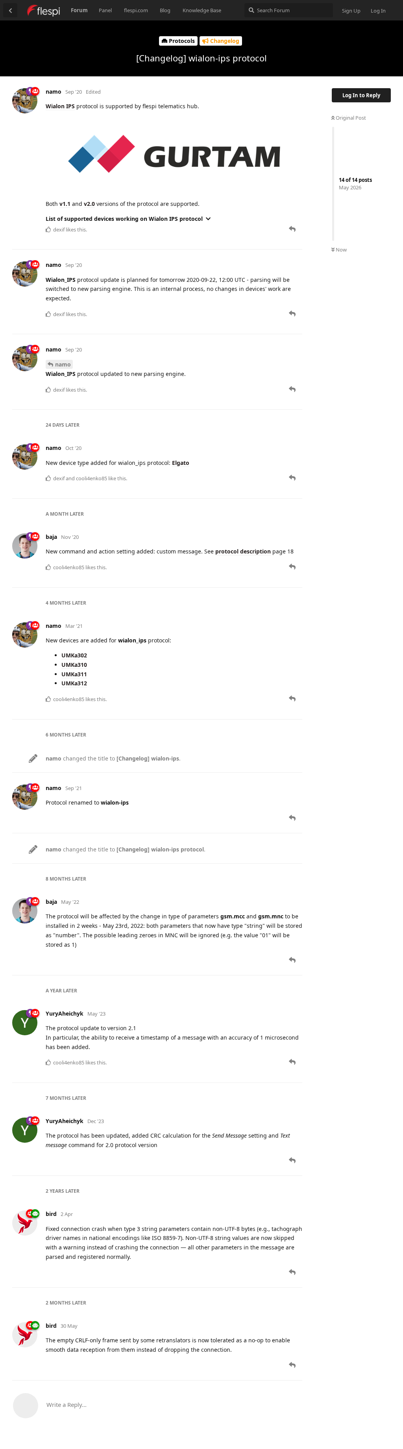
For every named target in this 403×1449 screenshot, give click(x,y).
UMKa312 (74, 683)
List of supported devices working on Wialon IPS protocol (124, 218)
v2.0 (89, 203)
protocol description (243, 551)
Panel (105, 10)
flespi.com (136, 10)
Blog (165, 10)
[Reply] (293, 229)
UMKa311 (74, 674)
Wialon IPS (60, 106)
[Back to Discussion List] (10, 10)
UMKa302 (74, 655)
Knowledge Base (202, 10)
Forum (79, 10)
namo (63, 364)
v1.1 (64, 203)
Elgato (180, 462)
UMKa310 (74, 664)
